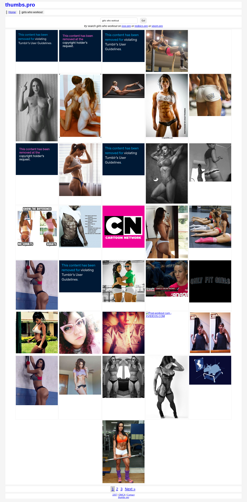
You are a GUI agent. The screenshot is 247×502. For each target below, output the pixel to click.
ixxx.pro (126, 26)
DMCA (122, 495)
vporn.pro (157, 26)
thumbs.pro (20, 5)
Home (12, 12)
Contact (131, 495)
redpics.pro (141, 26)
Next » (130, 489)
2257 (114, 495)
